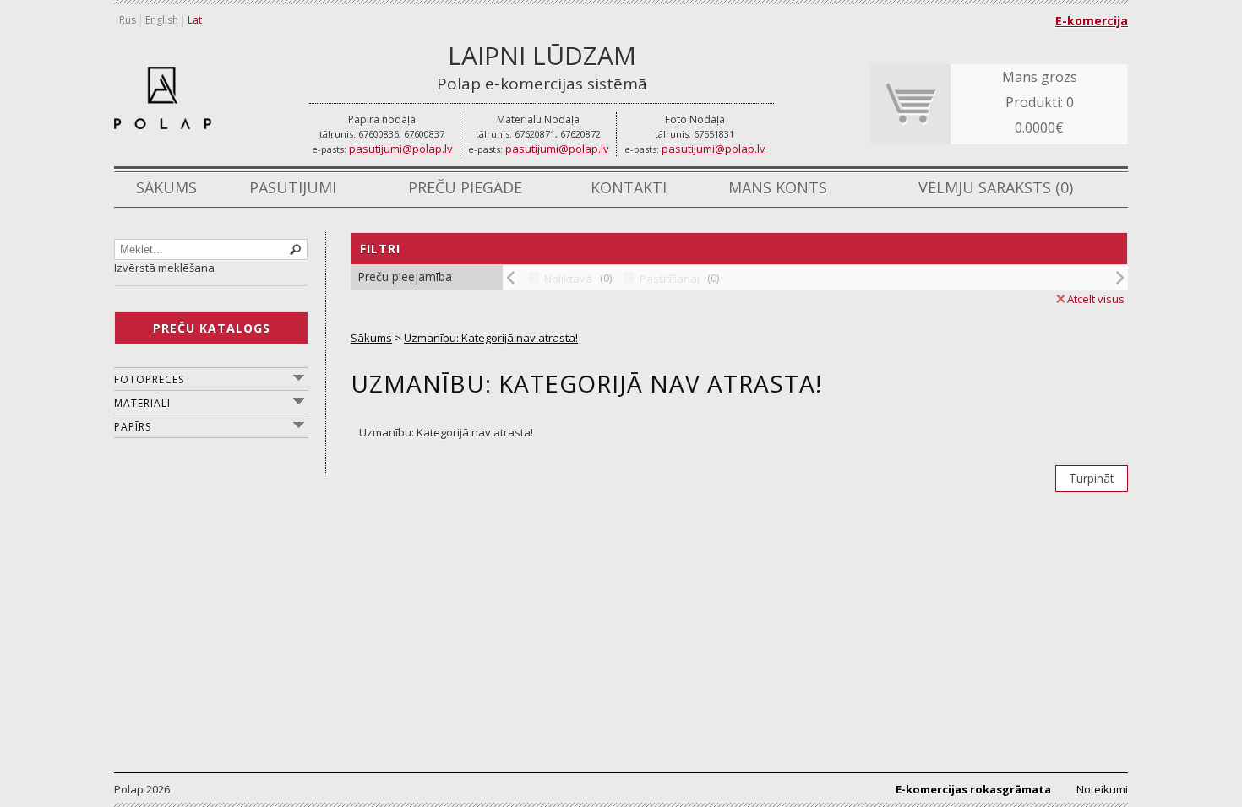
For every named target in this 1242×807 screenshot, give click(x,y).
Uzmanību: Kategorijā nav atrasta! (491, 337)
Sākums (166, 187)
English (161, 20)
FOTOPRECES (149, 379)
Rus (127, 20)
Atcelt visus (1096, 298)
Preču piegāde (465, 187)
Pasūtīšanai (670, 278)
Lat (195, 20)
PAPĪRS (132, 427)
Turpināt (1091, 478)
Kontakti (629, 187)
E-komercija (1091, 21)
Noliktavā (568, 278)
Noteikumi (1102, 789)
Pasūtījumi (292, 187)
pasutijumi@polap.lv (401, 148)
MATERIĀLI (142, 403)
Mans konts (777, 187)
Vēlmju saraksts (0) (995, 187)
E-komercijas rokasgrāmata (973, 789)
